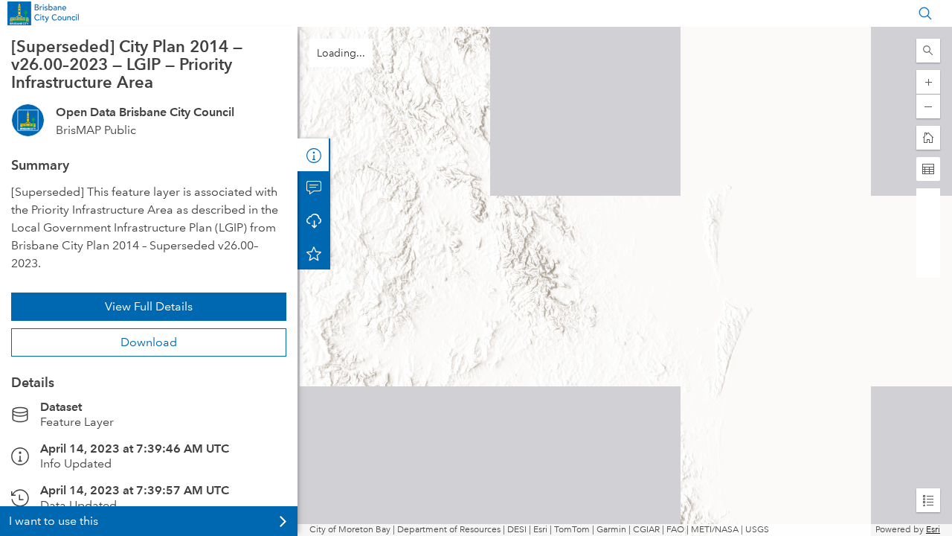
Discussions (314, 187)
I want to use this (53, 521)
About (314, 154)
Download (148, 342)
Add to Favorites (314, 253)
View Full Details (149, 306)
